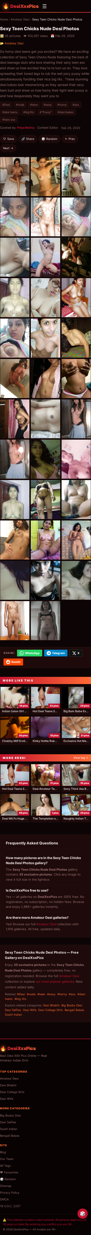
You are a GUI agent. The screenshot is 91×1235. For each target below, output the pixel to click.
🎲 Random (49, 139)
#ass (76, 104)
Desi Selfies (13, 1010)
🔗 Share (27, 139)
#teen (34, 104)
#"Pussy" (46, 112)
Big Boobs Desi (71, 1005)
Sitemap (5, 1186)
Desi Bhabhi (51, 1005)
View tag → (81, 757)
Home (4, 19)
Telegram (58, 653)
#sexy (48, 104)
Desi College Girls (50, 1010)
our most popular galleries (55, 981)
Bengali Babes (74, 1010)
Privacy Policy (9, 1192)
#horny (62, 104)
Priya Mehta (25, 127)
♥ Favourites (9, 1172)
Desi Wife (29, 1010)
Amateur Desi (20, 19)
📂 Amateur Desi (12, 43)
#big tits (28, 112)
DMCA (4, 1199)
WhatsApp (32, 653)
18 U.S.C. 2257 (10, 1206)
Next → (8, 148)
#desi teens (10, 112)
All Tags (5, 1165)
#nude (20, 104)
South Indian (13, 1014)
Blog (3, 1152)
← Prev (70, 139)
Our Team (7, 1159)
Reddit (16, 662)
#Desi (6, 104)
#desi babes (66, 112)
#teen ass (8, 119)
